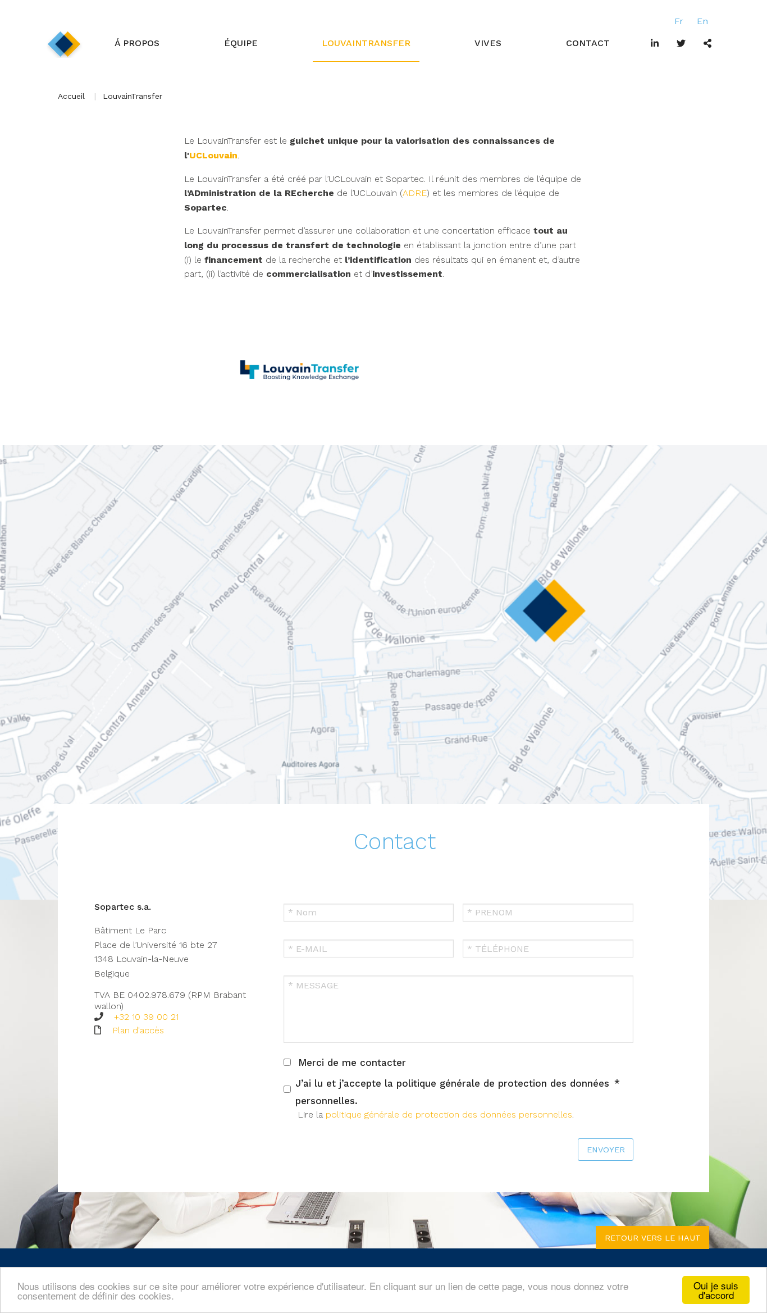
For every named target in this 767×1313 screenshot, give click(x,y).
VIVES (487, 43)
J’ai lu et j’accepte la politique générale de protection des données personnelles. (452, 1092)
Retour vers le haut (653, 1237)
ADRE (415, 193)
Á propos (137, 43)
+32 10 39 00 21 (146, 1016)
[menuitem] (137, 43)
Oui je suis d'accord (715, 1290)
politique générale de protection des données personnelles (449, 1114)
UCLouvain (213, 155)
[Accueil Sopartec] (65, 43)
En (702, 21)
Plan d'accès (138, 1030)
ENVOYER (606, 1149)
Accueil (71, 96)
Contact (588, 43)
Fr (678, 21)
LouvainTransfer (366, 43)
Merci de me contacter (352, 1062)
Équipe (241, 43)
